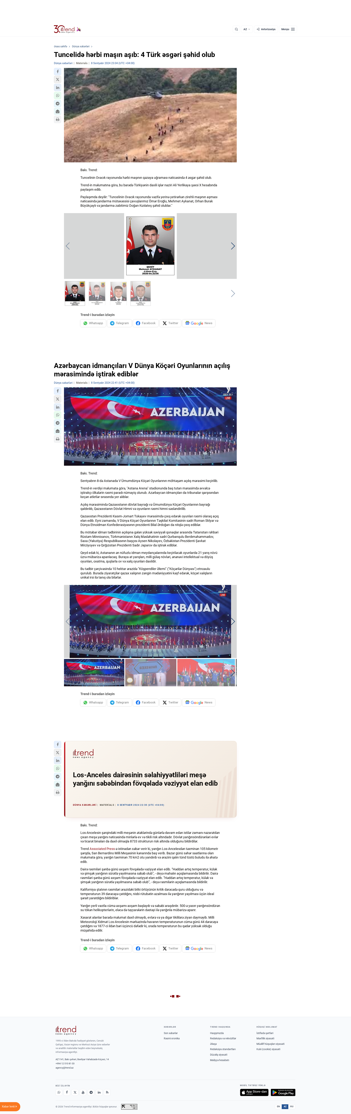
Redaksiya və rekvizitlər (223, 1038)
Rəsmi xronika (172, 1038)
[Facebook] (67, 1092)
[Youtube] (83, 1092)
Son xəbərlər (171, 1033)
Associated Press (102, 849)
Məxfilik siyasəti (265, 1038)
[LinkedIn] (99, 1092)
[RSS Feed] (107, 1092)
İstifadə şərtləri (264, 1033)
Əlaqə (213, 1043)
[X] (75, 1092)
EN (278, 1106)
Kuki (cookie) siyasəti (268, 1049)
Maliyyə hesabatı (219, 1060)
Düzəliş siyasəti (218, 1054)
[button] (57, 71)
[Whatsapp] (59, 1092)
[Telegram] (91, 1092)
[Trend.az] (67, 29)
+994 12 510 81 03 (65, 1063)
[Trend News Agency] (66, 1030)
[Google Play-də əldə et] (283, 1092)
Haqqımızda (217, 1033)
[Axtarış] (236, 29)
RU (291, 1106)
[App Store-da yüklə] (254, 1092)
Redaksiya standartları (223, 1049)
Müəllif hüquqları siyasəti (270, 1043)
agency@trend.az (64, 1067)
